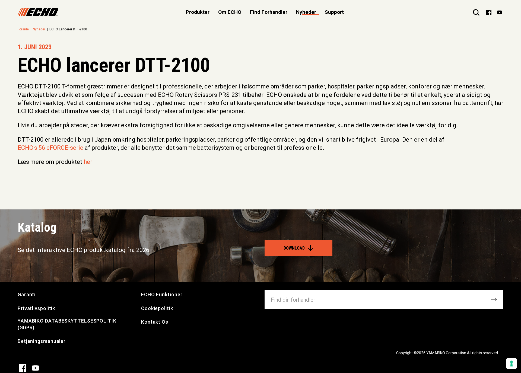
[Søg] (476, 12)
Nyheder (306, 12)
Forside (23, 29)
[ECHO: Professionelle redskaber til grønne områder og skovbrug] (38, 12)
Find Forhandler (268, 12)
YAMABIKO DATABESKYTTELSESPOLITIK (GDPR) (67, 324)
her (88, 161)
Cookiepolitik (157, 308)
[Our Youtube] (499, 12)
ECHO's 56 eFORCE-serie (50, 147)
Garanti (27, 294)
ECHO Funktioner (162, 294)
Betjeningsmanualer (42, 341)
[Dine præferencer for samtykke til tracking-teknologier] (511, 363)
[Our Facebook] (489, 12)
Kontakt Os (154, 322)
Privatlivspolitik (36, 308)
